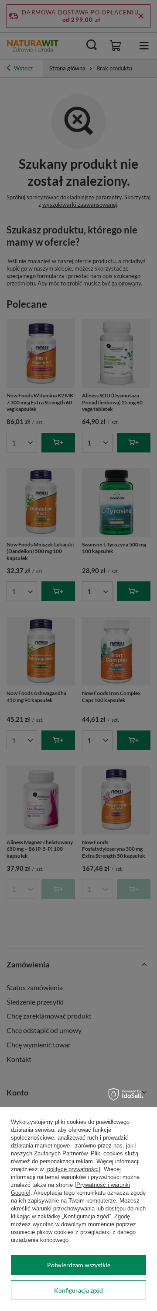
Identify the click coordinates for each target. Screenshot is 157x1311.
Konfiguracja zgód (78, 1290)
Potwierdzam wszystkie (78, 1265)
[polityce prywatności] (72, 1169)
